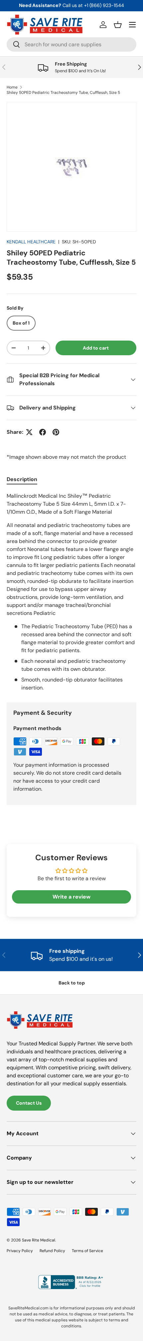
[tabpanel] (71, 592)
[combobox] (71, 44)
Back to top (72, 983)
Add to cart (96, 348)
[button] (117, 24)
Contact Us (29, 1103)
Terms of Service (87, 1250)
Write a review (71, 896)
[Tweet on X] (29, 432)
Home (12, 87)
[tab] (22, 479)
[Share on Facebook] (42, 432)
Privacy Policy (20, 1250)
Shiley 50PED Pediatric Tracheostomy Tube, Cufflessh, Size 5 (63, 92)
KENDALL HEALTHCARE (31, 242)
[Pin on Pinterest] (56, 432)
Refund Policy (52, 1250)
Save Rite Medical (38, 1240)
